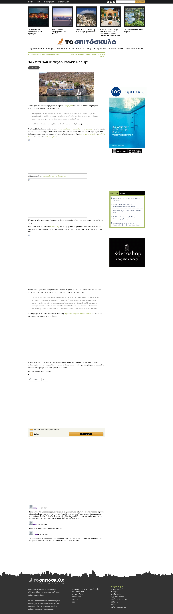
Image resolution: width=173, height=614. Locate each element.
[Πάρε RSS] (114, 1)
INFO (38, 2)
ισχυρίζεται (68, 105)
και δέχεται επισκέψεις (88, 134)
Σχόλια (35, 434)
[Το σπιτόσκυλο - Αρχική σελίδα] (86, 41)
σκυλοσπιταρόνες (134, 48)
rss (73, 602)
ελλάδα (112, 48)
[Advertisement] (46, 406)
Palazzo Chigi (54, 226)
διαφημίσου (77, 594)
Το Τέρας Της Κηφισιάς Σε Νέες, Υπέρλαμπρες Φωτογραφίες (124, 218)
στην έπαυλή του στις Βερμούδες (53, 176)
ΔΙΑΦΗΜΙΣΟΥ (49, 2)
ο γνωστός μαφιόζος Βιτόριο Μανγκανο (79, 313)
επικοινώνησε (78, 591)
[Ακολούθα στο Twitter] (111, 1)
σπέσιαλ (57, 429)
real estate (61, 48)
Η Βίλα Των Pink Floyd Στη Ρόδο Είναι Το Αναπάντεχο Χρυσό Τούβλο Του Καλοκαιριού (110, 32)
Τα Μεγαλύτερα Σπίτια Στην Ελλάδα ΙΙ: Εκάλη (127, 212)
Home (31, 2)
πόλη (121, 48)
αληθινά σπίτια (76, 48)
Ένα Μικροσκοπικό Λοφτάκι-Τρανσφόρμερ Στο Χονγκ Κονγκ (124, 205)
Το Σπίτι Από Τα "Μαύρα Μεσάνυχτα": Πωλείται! (126, 199)
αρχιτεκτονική (37, 48)
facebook (76, 597)
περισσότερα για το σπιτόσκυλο (85, 589)
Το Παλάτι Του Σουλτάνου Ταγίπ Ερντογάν (35, 31)
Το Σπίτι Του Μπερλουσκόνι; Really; (58, 62)
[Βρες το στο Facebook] (108, 1)
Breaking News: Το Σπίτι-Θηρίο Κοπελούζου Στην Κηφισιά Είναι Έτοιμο (126, 224)
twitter (75, 599)
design (49, 48)
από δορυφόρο (50, 137)
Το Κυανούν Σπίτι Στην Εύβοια (133, 30)
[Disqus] (66, 469)
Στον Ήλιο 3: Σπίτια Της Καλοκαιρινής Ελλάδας (85, 30)
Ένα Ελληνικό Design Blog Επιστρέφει (45, 54)
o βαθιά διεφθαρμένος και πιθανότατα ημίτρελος (74, 129)
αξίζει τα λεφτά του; (96, 48)
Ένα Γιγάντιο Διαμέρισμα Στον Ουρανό (59, 31)
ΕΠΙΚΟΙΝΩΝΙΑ (63, 2)
